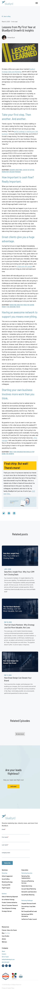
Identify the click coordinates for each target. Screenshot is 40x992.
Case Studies (5, 936)
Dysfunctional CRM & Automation (27, 915)
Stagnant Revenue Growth (28, 903)
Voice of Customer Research (10, 905)
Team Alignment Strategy (9, 908)
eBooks (4, 939)
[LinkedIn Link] (6, 965)
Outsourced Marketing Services (27, 882)
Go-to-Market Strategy (8, 899)
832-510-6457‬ (5, 962)
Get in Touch (5, 957)
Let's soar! (13, 786)
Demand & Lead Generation (29, 892)
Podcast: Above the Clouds (9, 930)
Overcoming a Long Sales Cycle (28, 907)
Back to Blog (7, 16)
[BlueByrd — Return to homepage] (7, 3)
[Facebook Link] (10, 965)
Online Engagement (7, 876)
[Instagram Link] (3, 965)
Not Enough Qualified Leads (29, 911)
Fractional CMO (6, 885)
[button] (36, 3)
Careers (4, 954)
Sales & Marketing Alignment (10, 896)
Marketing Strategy (7, 882)
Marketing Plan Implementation (25, 877)
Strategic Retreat (7, 911)
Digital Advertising (26, 886)
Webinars (4, 942)
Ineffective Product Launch (29, 919)
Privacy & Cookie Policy (8, 988)
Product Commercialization (9, 902)
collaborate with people (24, 266)
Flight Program (6, 888)
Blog (6, 933)
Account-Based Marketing (28, 889)
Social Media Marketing (27, 895)
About (3, 951)
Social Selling (5, 879)
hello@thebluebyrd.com (8, 959)
